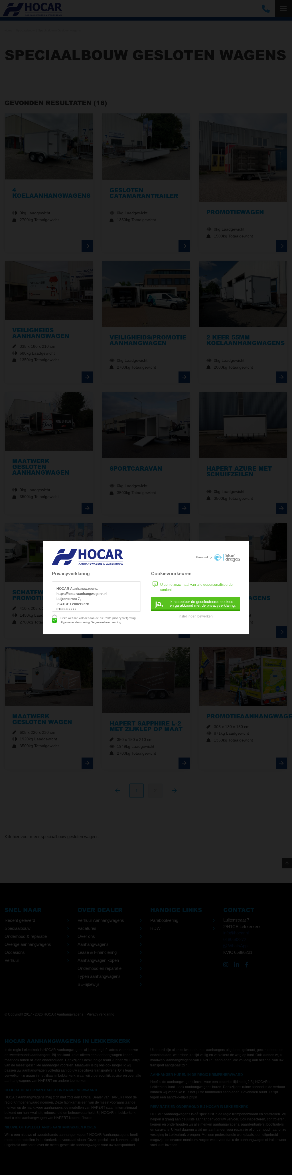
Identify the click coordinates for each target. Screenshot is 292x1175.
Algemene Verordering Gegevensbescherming (90, 622)
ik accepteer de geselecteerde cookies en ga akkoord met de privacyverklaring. (195, 603)
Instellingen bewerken (196, 616)
